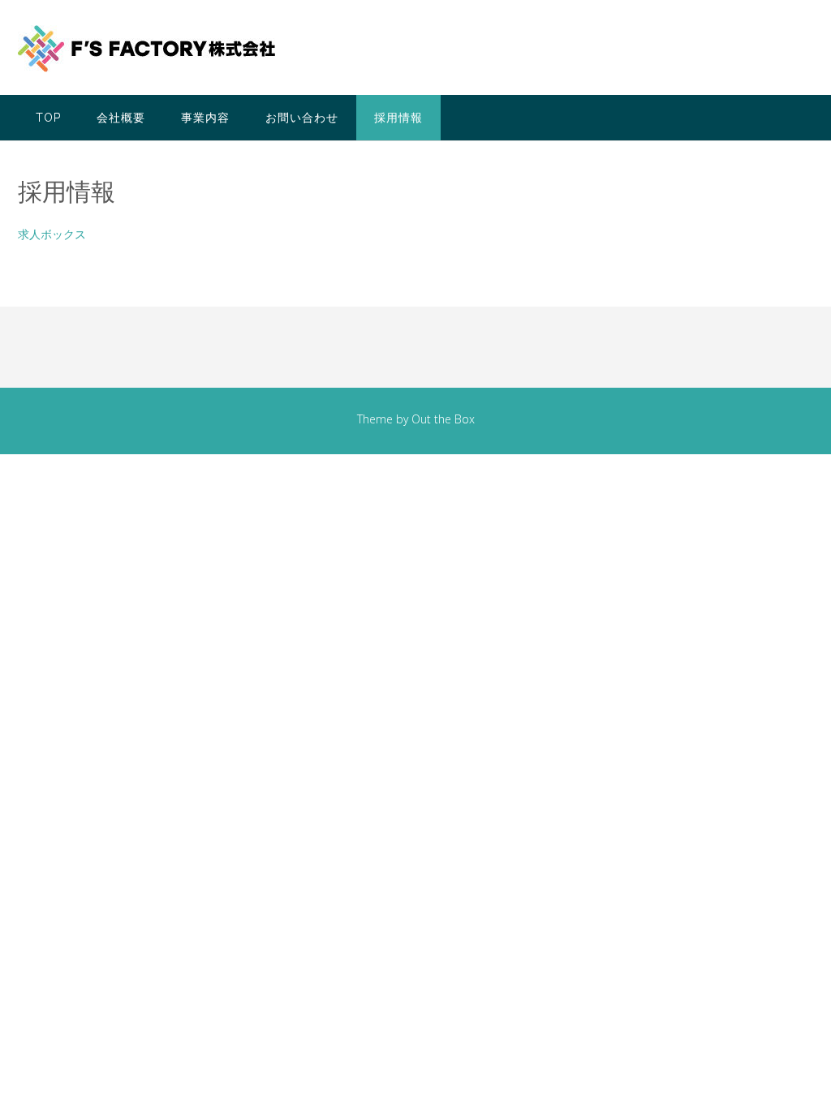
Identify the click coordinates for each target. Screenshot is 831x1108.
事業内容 (205, 117)
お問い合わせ (301, 117)
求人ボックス (52, 234)
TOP (48, 117)
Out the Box (443, 419)
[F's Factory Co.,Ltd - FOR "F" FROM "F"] (146, 48)
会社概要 (121, 117)
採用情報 (398, 117)
